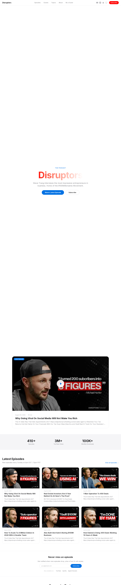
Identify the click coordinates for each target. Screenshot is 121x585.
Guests (46, 2)
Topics (53, 2)
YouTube (58, 571)
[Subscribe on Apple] (103, 3)
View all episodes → (112, 462)
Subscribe (114, 2)
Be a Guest (69, 2)
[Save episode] (37, 469)
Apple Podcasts (72, 571)
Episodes (38, 2)
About (61, 2)
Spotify (64, 571)
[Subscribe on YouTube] (97, 3)
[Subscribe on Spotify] (100, 3)
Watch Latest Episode (53, 192)
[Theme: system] (106, 3)
